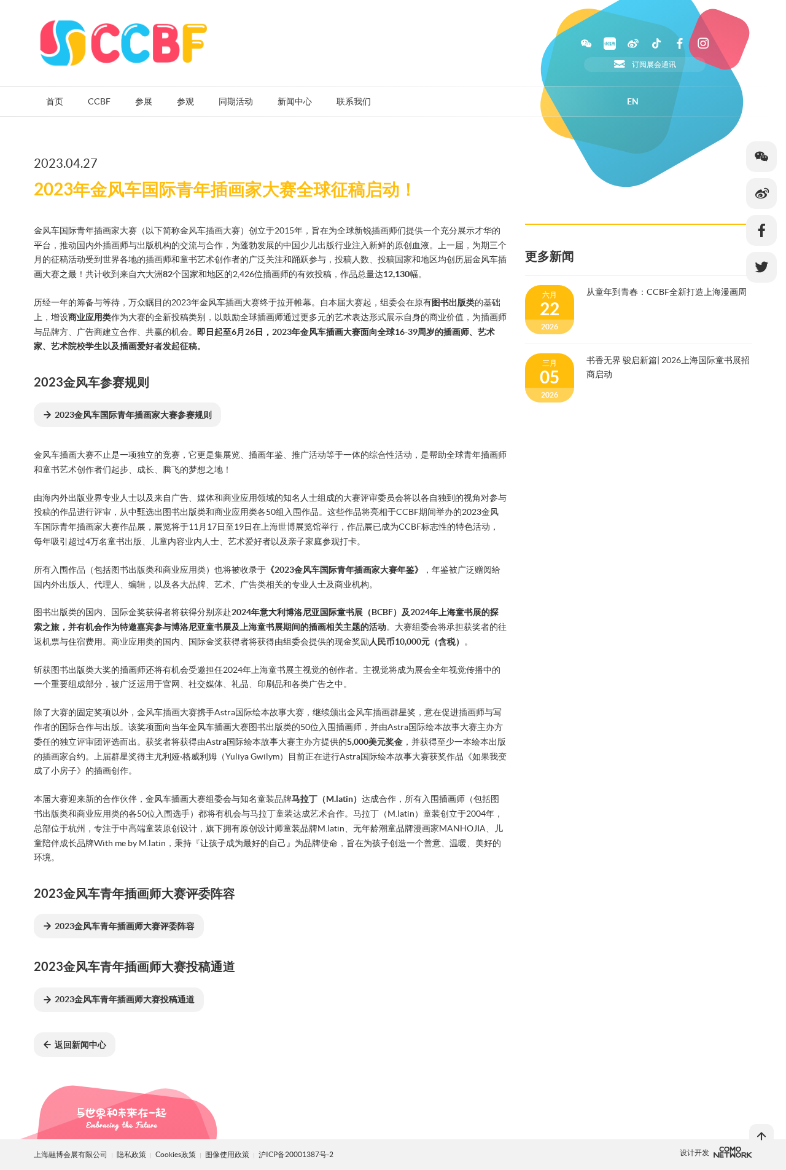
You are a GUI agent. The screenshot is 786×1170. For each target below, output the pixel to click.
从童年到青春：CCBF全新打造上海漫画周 (666, 292)
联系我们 (354, 101)
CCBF (99, 101)
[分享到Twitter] (761, 267)
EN (633, 101)
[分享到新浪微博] (761, 193)
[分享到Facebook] (761, 230)
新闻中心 (295, 101)
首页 (54, 101)
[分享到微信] (761, 156)
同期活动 (236, 101)
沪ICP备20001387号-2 (296, 1154)
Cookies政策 (176, 1154)
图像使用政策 (228, 1154)
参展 (143, 101)
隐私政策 (131, 1154)
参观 (185, 101)
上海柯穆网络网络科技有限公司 (733, 1152)
